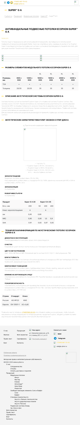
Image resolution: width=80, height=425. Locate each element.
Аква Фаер (18, 386)
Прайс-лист (8, 339)
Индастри (18, 388)
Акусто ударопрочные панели (25, 401)
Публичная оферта (10, 352)
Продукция (18, 16)
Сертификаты (22, 339)
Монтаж (6, 335)
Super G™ (44, 16)
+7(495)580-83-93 (28, 312)
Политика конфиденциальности (15, 355)
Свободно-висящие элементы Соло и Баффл (26, 390)
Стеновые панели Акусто (19, 397)
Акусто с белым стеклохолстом (26, 399)
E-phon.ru (8, 16)
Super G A (5, 38)
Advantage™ (19, 384)
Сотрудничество (16, 366)
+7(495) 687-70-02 (20, 1)
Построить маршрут (39, 339)
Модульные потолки (31, 16)
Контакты (20, 343)
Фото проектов (22, 335)
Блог (5, 343)
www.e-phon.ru (18, 362)
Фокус (17, 377)
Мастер (17, 379)
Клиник (17, 382)
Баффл (17, 395)
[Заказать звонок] (11, 2)
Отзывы (13, 369)
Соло (16, 393)
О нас (6, 331)
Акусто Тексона (20, 403)
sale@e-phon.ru (19, 4)
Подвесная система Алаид (19, 406)
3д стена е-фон (15, 408)
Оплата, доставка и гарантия (20, 371)
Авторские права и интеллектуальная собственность (23, 359)
